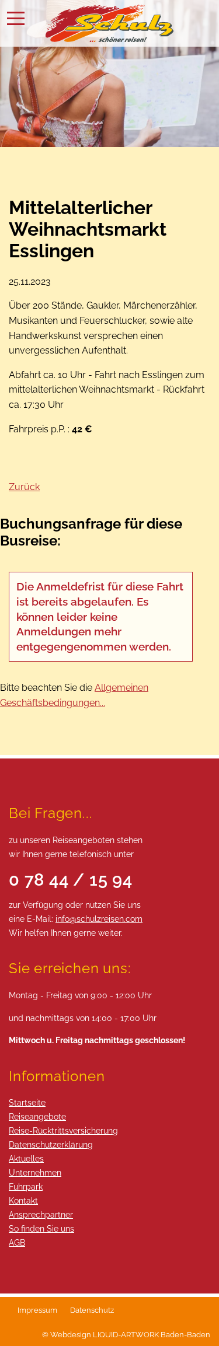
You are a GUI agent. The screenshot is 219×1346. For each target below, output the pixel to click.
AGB (17, 1242)
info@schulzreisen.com (98, 919)
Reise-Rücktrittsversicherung (63, 1130)
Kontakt (23, 1200)
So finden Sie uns (41, 1228)
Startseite (27, 1102)
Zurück (24, 486)
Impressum (37, 1310)
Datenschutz (92, 1310)
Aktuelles (26, 1158)
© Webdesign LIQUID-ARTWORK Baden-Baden (126, 1334)
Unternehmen (35, 1172)
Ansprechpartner (41, 1214)
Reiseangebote (37, 1116)
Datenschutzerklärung (51, 1144)
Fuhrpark (26, 1186)
